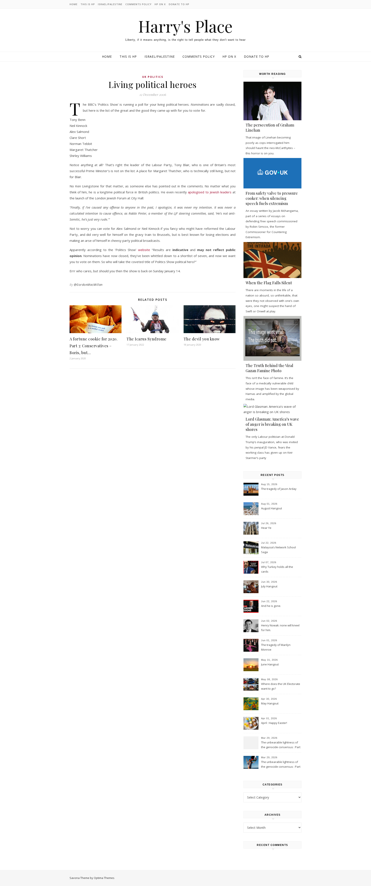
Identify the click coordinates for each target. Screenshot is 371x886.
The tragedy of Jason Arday (278, 489)
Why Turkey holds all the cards (277, 569)
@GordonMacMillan (88, 285)
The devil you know (202, 338)
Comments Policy (138, 4)
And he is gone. (271, 606)
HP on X (160, 4)
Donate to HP (179, 4)
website (144, 250)
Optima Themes (104, 878)
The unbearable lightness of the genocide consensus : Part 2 (280, 745)
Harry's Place (185, 26)
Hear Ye (266, 528)
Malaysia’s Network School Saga (278, 549)
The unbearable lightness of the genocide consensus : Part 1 (280, 764)
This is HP (88, 4)
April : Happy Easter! (274, 723)
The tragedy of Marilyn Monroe (275, 647)
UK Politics (152, 77)
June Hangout (270, 664)
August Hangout (271, 508)
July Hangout (269, 586)
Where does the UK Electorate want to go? (280, 686)
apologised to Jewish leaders (209, 192)
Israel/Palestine (110, 4)
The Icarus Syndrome (146, 338)
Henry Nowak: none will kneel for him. (280, 627)
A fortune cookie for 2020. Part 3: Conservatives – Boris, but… (93, 345)
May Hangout (269, 703)
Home (74, 4)
